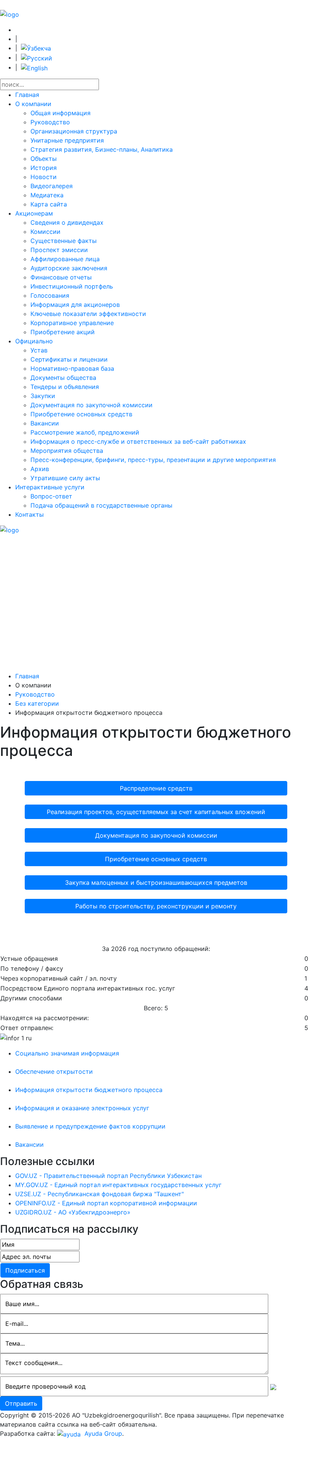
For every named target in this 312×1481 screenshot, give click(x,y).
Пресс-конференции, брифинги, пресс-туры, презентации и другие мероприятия (153, 460)
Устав (39, 350)
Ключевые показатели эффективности (88, 313)
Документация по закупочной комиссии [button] (156, 835)
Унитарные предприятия (67, 140)
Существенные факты (63, 240)
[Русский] (36, 57)
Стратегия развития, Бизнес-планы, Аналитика (101, 149)
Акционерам (34, 213)
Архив (39, 469)
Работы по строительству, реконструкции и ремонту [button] (156, 906)
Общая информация (60, 113)
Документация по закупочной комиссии (91, 405)
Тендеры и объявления (64, 386)
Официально (34, 341)
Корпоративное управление (72, 323)
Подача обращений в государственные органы (101, 505)
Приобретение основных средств (81, 414)
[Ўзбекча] (36, 48)
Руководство (50, 122)
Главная (27, 94)
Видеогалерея (51, 186)
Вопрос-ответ (51, 496)
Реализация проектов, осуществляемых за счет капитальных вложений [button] (156, 812)
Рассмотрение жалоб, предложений (84, 432)
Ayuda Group (102, 1433)
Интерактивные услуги (49, 487)
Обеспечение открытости (54, 1071)
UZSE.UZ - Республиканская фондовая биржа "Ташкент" (99, 1194)
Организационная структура (73, 131)
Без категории (37, 703)
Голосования (49, 295)
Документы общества (63, 377)
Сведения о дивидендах (66, 222)
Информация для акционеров (75, 304)
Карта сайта (48, 204)
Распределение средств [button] (156, 788)
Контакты (29, 514)
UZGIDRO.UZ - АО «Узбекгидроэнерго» (73, 1212)
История (43, 167)
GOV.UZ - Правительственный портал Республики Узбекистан (108, 1175)
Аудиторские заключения (68, 268)
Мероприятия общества (66, 450)
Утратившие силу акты (65, 478)
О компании (33, 104)
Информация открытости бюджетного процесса (88, 1090)
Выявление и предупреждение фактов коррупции (90, 1126)
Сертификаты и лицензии (69, 359)
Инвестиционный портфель (71, 286)
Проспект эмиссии (59, 250)
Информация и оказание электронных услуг (82, 1108)
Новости (43, 177)
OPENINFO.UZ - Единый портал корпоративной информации (106, 1203)
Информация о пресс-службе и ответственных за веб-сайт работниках (138, 441)
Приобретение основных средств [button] (156, 859)
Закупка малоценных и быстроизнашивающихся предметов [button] (156, 882)
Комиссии (45, 231)
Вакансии (44, 423)
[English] (34, 67)
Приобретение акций (62, 332)
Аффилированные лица (65, 259)
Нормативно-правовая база (72, 368)
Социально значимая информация (67, 1053)
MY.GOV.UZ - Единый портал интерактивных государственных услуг (118, 1185)
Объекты (43, 158)
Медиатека (47, 195)
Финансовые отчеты (61, 277)
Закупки (42, 396)
